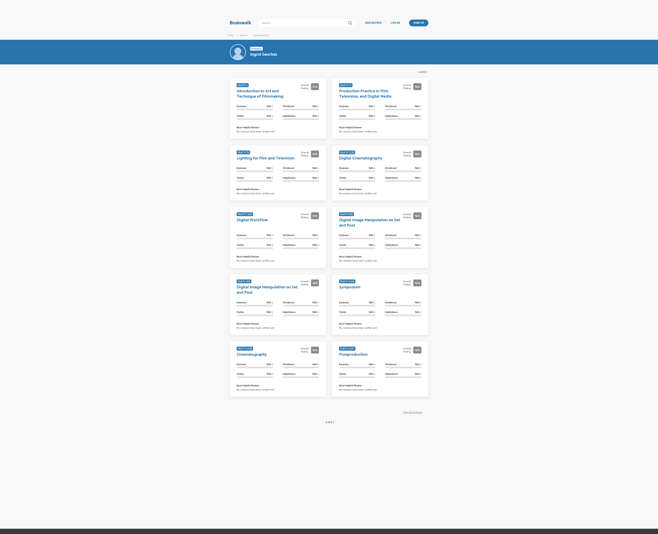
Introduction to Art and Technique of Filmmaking (260, 94)
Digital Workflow (252, 220)
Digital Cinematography (360, 158)
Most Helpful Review (248, 127)
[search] (303, 23)
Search (243, 35)
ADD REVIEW (373, 23)
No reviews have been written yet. (256, 131)
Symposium (349, 287)
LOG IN (395, 23)
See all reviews (412, 412)
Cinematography (252, 354)
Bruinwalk (240, 23)
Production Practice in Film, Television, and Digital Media (365, 94)
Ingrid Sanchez (261, 35)
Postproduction (353, 354)
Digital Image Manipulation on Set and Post (369, 223)
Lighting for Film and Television (266, 158)
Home (231, 35)
